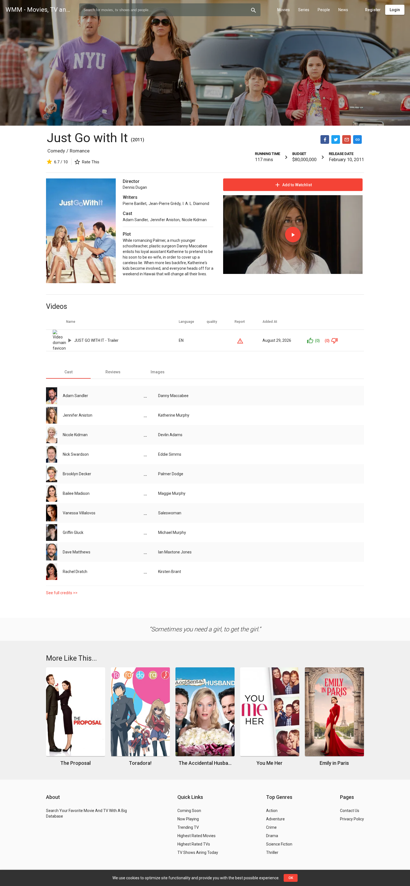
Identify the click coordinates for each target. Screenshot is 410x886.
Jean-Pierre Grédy (164, 203)
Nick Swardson (76, 454)
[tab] (68, 372)
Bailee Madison (76, 493)
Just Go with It (89, 137)
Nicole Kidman (194, 220)
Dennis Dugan (135, 187)
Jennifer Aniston (165, 220)
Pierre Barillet (134, 203)
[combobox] (170, 9)
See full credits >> (62, 593)
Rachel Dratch (75, 571)
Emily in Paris (334, 763)
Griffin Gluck (73, 532)
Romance (80, 151)
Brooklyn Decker (77, 474)
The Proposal (75, 763)
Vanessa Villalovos (79, 513)
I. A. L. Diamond (196, 203)
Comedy (56, 151)
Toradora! (140, 763)
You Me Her (270, 763)
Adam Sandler (135, 220)
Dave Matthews (76, 552)
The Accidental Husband (205, 763)
